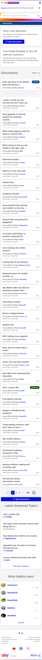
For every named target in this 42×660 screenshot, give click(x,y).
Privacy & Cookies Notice (9, 639)
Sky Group (5, 643)
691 (28, 493)
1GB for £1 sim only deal (13, 171)
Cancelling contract (11, 302)
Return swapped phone (13, 313)
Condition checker (10, 194)
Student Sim (8, 325)
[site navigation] (2, 3)
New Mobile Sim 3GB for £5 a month (20, 536)
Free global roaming (11, 399)
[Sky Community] (12, 2)
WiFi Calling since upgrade (15, 336)
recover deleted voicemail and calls (19, 557)
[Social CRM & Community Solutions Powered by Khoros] (35, 655)
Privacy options (6, 637)
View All (21, 623)
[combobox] (19, 15)
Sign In (39, 3)
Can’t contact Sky (10, 387)
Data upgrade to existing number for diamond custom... (13, 117)
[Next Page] (34, 493)
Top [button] (22, 633)
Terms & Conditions (34, 637)
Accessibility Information (33, 639)
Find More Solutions (21, 566)
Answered (34, 387)
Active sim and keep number (15, 362)
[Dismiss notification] (39, 8)
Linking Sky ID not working (15, 262)
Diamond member (10, 159)
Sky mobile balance (11, 439)
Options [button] (34, 73)
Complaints (5, 641)
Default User (8, 182)
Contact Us (37, 641)
